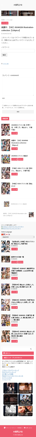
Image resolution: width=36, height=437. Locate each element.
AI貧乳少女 (18, 5)
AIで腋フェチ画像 (7, 374)
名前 (3, 98)
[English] (5, 234)
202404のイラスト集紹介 (19, 156)
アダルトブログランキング (10, 370)
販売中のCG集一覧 (17, 257)
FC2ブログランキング (9, 372)
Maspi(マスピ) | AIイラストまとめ (12, 376)
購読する (7, 353)
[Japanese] (7, 234)
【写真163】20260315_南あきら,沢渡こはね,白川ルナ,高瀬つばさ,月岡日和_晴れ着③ (23, 334)
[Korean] (9, 234)
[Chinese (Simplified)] (2, 234)
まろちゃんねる (7, 377)
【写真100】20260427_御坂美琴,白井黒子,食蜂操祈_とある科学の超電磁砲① (23, 271)
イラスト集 (5, 63)
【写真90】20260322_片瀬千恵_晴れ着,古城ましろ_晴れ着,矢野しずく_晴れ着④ (22, 318)
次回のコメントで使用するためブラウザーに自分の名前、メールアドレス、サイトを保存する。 (17, 106)
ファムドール (6, 379)
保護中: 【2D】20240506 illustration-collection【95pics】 (19, 143)
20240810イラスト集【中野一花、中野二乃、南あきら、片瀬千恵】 (21, 127)
